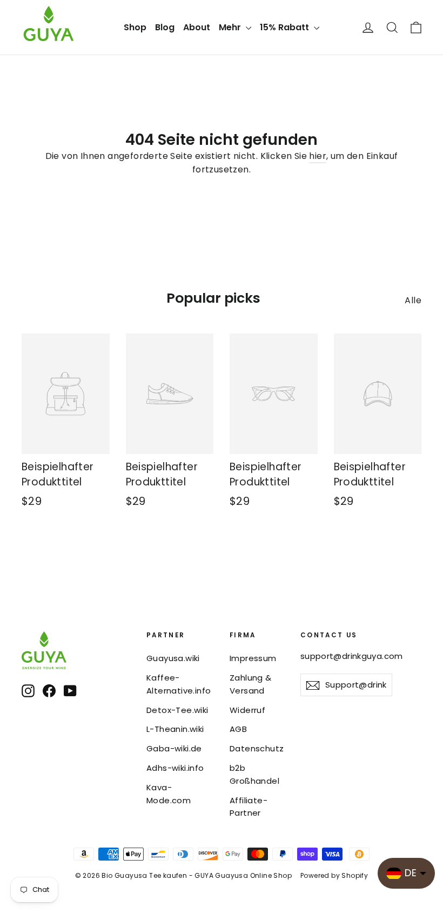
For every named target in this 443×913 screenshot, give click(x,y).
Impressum (253, 658)
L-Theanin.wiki (175, 729)
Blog (164, 27)
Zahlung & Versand (251, 684)
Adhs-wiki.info (175, 768)
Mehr (231, 27)
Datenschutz (257, 748)
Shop (135, 27)
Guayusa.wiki (173, 658)
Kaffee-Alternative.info (178, 684)
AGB (238, 729)
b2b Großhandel (254, 774)
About (196, 27)
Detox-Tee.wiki (177, 710)
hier (317, 156)
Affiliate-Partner (248, 807)
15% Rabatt (285, 27)
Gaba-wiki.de (174, 748)
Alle (413, 300)
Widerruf (247, 710)
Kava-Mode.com (168, 794)
